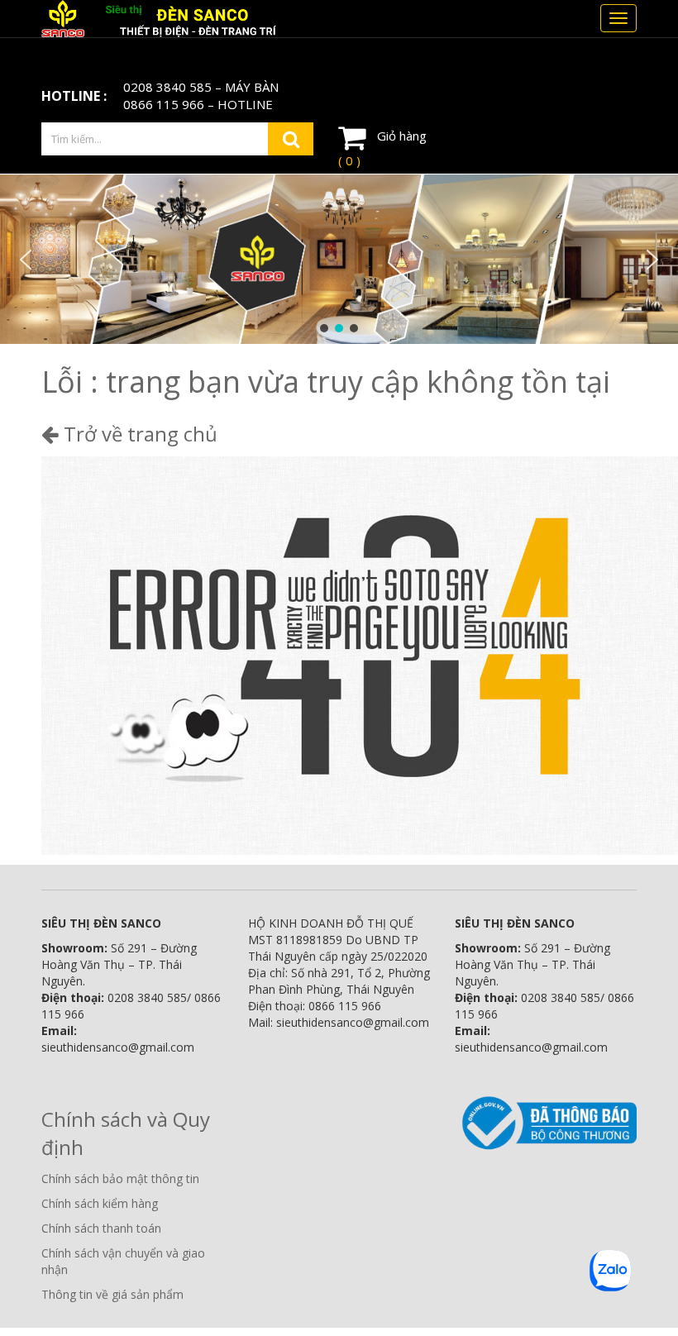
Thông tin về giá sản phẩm (112, 1294)
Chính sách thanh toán (101, 1228)
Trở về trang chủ (138, 433)
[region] (339, 259)
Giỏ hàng (382, 148)
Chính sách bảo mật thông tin (120, 1178)
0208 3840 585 (167, 87)
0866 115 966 (163, 104)
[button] (25, 259)
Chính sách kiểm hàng (99, 1203)
